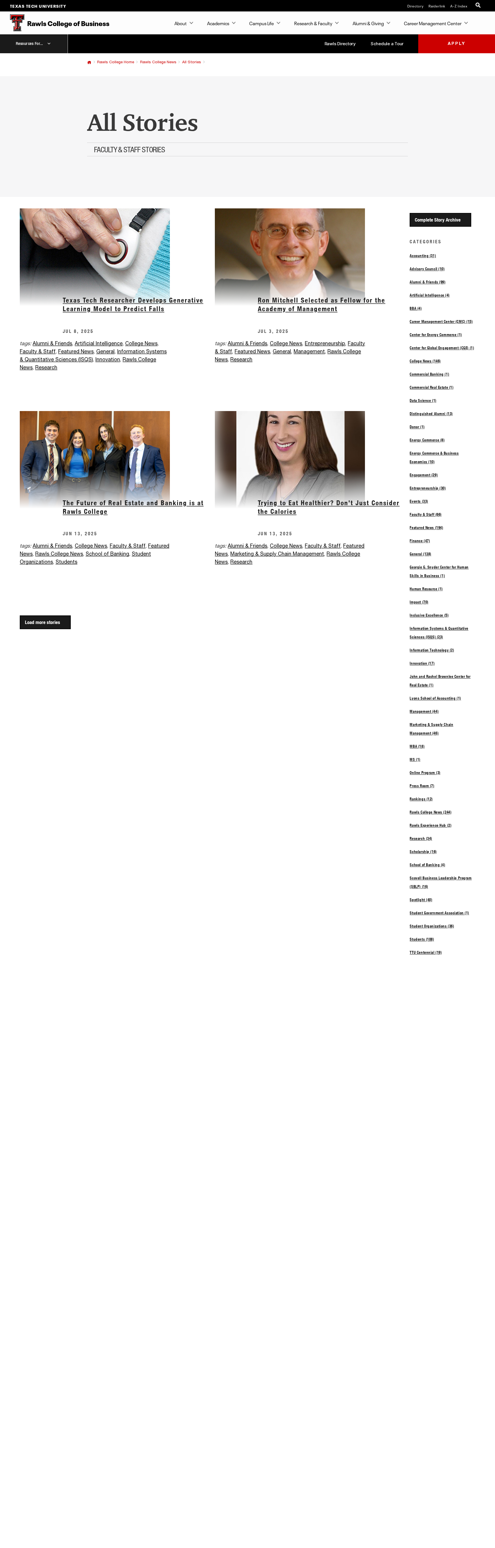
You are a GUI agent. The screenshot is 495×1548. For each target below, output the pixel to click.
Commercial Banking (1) (429, 374)
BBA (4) (416, 308)
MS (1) (415, 759)
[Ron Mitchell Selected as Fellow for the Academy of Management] (312, 257)
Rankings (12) (421, 798)
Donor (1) (417, 426)
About (180, 22)
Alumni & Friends (52, 343)
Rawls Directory (340, 43)
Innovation (107, 359)
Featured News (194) (426, 527)
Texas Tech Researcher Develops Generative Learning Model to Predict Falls (133, 304)
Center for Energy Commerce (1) (436, 334)
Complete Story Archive (438, 220)
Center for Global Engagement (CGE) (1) (442, 347)
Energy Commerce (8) (427, 440)
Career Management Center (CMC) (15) (441, 321)
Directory (415, 5)
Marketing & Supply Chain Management (277, 554)
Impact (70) (419, 602)
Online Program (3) (425, 772)
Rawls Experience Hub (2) (430, 825)
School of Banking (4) (427, 864)
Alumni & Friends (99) (427, 282)
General (105, 351)
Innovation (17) (422, 663)
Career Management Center (432, 22)
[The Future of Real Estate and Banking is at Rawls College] (117, 459)
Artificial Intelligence (99, 343)
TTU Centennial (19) (426, 952)
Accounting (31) (423, 255)
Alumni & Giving (368, 22)
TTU (89, 62)
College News (141, 343)
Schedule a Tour (387, 43)
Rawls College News (158, 62)
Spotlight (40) (421, 899)
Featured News (76, 351)
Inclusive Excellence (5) (429, 615)
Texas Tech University (38, 6)
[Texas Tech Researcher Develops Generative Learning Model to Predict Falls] (117, 257)
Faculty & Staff (38, 351)
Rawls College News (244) (430, 812)
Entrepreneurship (325, 343)
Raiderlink (437, 5)
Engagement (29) (424, 474)
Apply (456, 44)
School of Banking (107, 554)
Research (46, 367)
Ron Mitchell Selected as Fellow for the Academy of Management (321, 304)
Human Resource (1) (426, 588)
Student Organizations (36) (432, 926)
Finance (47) (420, 540)
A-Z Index (458, 5)
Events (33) (419, 501)
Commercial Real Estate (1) (431, 387)
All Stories (191, 62)
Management (309, 351)
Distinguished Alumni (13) (431, 413)
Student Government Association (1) (439, 912)
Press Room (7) (422, 785)
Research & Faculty (313, 22)
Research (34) (421, 838)
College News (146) (425, 361)
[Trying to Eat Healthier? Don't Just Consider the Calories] (312, 459)
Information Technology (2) (432, 650)
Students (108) (422, 939)
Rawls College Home (115, 62)
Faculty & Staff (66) (426, 514)
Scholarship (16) (423, 851)
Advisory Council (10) (427, 268)
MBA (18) (417, 746)
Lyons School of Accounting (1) (435, 698)
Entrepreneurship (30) (428, 488)
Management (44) (424, 711)
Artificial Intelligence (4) (430, 295)
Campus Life (261, 22)
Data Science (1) (423, 400)
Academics (218, 22)
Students (66, 562)
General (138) (420, 553)
